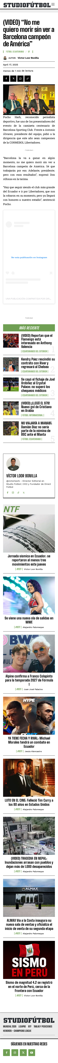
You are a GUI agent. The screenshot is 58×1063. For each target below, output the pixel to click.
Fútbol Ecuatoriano (31, 439)
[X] (13, 79)
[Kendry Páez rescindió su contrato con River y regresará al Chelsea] (11, 364)
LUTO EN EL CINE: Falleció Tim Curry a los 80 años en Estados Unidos (29, 802)
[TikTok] (18, 492)
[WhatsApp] (20, 79)
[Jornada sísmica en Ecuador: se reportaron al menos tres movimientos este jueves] (29, 535)
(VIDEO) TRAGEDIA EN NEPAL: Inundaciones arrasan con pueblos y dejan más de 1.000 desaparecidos (29, 862)
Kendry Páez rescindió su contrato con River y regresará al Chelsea (38, 363)
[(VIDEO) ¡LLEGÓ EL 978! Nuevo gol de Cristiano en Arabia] (11, 408)
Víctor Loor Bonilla (28, 57)
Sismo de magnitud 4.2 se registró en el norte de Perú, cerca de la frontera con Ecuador (29, 986)
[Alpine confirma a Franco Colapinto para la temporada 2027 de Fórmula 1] (29, 655)
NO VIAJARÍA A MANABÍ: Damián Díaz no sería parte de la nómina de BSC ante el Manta (36, 428)
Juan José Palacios (33, 689)
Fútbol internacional (32, 415)
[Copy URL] (27, 79)
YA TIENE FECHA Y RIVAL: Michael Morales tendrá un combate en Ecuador (29, 742)
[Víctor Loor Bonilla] (6, 58)
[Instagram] (13, 492)
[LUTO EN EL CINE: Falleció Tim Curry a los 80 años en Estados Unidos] (29, 779)
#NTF (19, 569)
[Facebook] (6, 79)
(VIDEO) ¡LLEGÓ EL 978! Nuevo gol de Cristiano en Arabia (36, 407)
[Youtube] (31, 1052)
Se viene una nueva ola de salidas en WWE (29, 620)
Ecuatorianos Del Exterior (34, 351)
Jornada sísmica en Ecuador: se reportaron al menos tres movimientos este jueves (29, 560)
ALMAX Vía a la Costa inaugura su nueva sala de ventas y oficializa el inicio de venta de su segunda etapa (29, 924)
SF (29, 52)
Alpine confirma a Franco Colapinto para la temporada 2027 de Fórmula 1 (29, 680)
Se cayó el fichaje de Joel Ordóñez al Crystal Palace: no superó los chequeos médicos (38, 385)
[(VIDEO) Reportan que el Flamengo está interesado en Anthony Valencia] (11, 341)
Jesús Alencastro (33, 751)
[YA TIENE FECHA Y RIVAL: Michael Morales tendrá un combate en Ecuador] (29, 717)
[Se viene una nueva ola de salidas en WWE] (29, 597)
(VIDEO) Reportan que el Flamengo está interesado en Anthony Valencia (36, 341)
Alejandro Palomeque (33, 627)
